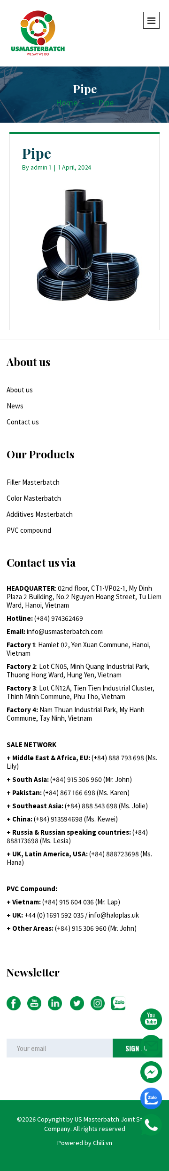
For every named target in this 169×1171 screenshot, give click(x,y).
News (15, 405)
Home (66, 102)
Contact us (23, 421)
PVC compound (29, 530)
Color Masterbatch (34, 498)
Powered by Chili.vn (84, 1142)
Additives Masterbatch (40, 514)
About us (20, 389)
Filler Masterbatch (33, 482)
